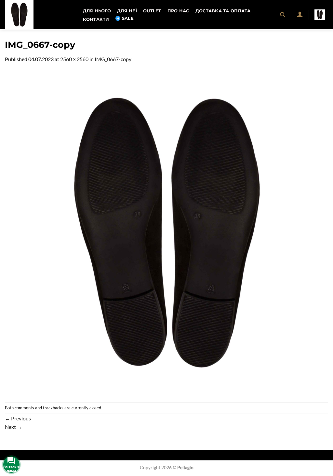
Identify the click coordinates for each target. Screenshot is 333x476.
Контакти (96, 19)
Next (13, 427)
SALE (128, 18)
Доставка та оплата (223, 10)
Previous (18, 418)
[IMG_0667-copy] (166, 232)
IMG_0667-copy (113, 59)
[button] (299, 14)
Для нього (97, 10)
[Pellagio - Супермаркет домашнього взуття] (37, 14)
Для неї (127, 10)
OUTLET (152, 10)
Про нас (178, 10)
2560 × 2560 (74, 59)
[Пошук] (282, 15)
